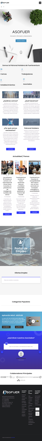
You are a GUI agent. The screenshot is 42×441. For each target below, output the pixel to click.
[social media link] (39, 437)
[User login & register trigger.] (3, 7)
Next (40, 352)
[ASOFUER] (5, 2)
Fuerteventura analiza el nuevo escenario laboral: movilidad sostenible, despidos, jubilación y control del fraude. (21, 186)
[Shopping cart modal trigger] (1, 7)
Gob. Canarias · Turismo (30, 397)
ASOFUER (13, 437)
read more (7, 214)
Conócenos (10, 149)
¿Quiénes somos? (10, 101)
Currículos (24, 404)
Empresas (24, 406)
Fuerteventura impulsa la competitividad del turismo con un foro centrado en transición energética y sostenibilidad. (35, 184)
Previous (2, 352)
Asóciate (31, 149)
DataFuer (30, 424)
